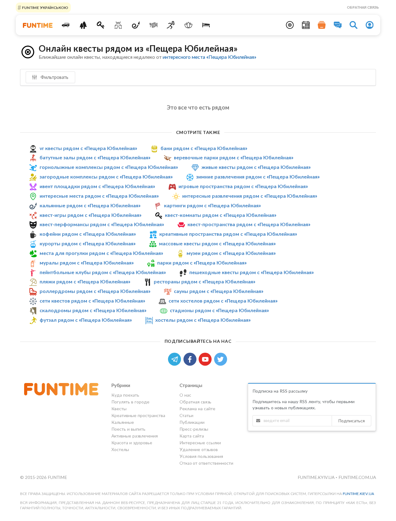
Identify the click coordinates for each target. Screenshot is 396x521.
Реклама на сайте (197, 408)
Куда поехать (125, 395)
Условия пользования (201, 456)
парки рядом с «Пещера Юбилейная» (202, 262)
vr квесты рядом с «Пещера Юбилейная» (88, 148)
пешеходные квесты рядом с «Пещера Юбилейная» (251, 272)
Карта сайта (191, 435)
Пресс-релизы (193, 429)
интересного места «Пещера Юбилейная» (209, 57)
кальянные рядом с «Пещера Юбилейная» (90, 205)
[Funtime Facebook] (191, 358)
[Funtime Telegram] (175, 358)
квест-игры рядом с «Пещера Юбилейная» (90, 215)
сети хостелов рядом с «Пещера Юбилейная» (223, 301)
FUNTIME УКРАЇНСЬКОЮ (44, 7)
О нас (185, 395)
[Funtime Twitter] (221, 358)
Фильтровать (53, 77)
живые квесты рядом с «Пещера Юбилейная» (256, 167)
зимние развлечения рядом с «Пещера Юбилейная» (258, 176)
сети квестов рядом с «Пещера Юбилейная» (92, 301)
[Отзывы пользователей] (338, 25)
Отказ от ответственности (206, 463)
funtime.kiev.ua (358, 493)
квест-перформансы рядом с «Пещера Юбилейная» (102, 224)
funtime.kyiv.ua (317, 477)
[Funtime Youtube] (206, 358)
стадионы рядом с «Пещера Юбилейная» (219, 310)
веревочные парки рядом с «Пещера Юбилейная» (233, 157)
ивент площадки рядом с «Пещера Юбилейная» (97, 186)
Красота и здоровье (131, 442)
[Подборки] (322, 25)
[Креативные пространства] (118, 25)
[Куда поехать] (66, 25)
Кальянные (122, 422)
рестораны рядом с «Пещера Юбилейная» (204, 281)
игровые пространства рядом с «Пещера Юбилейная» (243, 186)
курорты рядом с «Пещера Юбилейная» (88, 243)
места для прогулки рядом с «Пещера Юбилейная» (101, 253)
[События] (306, 25)
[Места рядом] (290, 25)
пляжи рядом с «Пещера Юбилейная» (85, 281)
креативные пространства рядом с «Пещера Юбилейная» (228, 234)
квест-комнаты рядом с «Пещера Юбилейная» (220, 215)
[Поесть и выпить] (153, 25)
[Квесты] (101, 25)
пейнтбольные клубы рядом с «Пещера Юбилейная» (103, 272)
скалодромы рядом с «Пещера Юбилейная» (93, 310)
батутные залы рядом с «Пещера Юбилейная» (95, 157)
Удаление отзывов (198, 449)
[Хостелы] (206, 25)
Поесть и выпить (128, 429)
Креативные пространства (138, 415)
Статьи (186, 415)
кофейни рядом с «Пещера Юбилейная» (88, 234)
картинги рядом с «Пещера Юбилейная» (212, 205)
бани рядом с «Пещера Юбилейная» (204, 148)
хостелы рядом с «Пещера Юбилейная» (203, 320)
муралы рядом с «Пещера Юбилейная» (87, 262)
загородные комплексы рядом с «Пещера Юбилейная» (106, 176)
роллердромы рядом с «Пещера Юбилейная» (95, 291)
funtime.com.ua (357, 477)
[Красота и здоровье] (188, 25)
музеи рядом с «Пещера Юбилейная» (231, 253)
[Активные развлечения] (171, 25)
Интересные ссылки (200, 442)
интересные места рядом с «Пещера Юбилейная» (99, 196)
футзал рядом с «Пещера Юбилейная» (86, 320)
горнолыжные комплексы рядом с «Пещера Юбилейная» (109, 167)
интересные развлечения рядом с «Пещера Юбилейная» (249, 196)
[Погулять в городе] (83, 25)
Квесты (119, 408)
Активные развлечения (134, 435)
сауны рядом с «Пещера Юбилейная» (218, 291)
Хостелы (120, 449)
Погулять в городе (130, 401)
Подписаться (351, 420)
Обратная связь (363, 7)
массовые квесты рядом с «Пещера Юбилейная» (217, 243)
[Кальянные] (136, 25)
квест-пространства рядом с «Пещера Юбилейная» (248, 224)
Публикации (191, 422)
